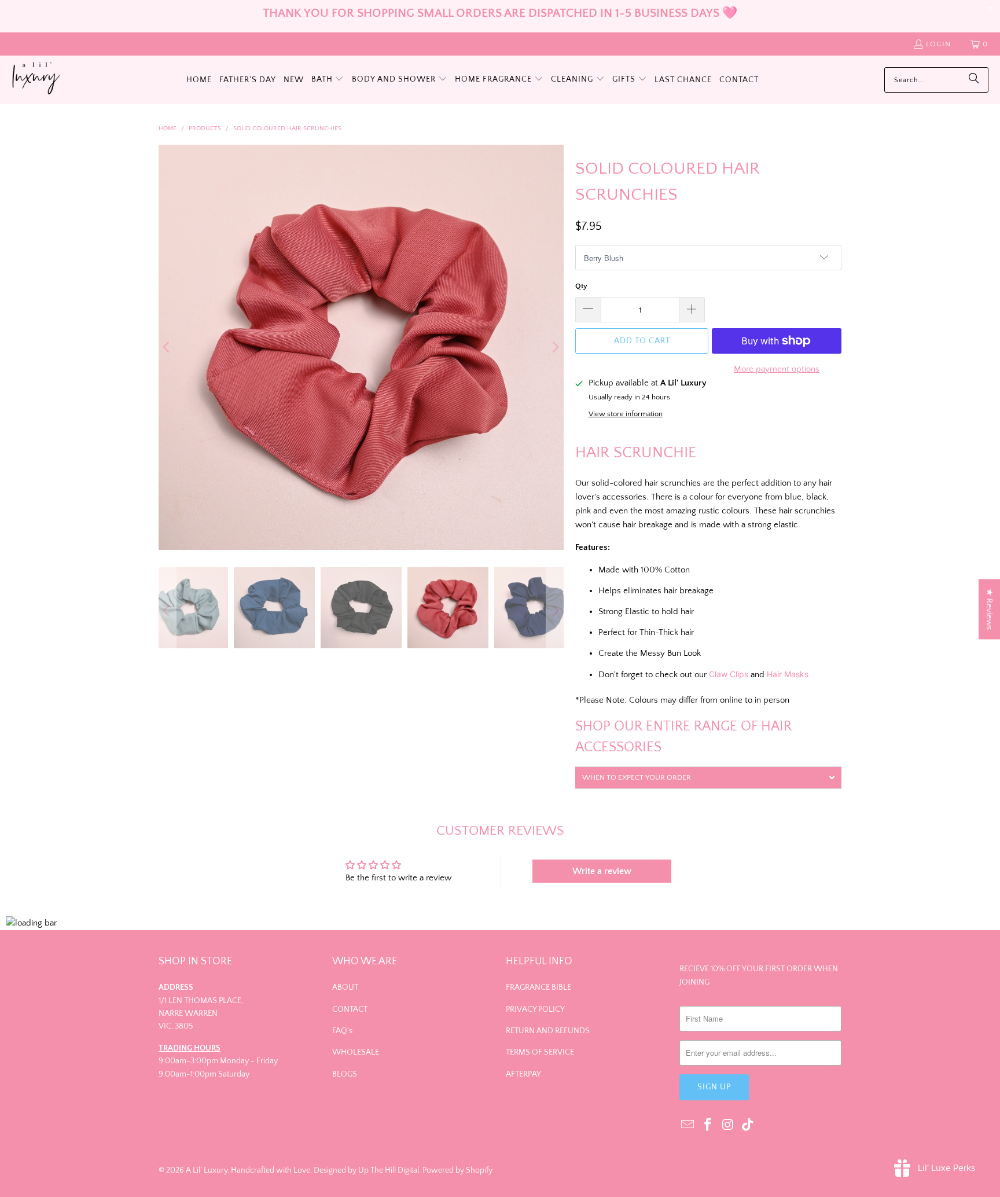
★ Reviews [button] (989, 609)
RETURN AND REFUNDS (548, 1031)
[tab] (708, 777)
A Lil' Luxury (206, 1170)
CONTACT (349, 1009)
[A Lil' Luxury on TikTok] (748, 1125)
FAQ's (342, 1031)
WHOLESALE (355, 1052)
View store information (626, 414)
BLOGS (344, 1074)
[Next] (555, 347)
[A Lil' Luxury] (36, 79)
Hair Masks (787, 674)
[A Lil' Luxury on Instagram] (728, 1125)
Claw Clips (728, 674)
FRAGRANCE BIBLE (538, 987)
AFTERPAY (523, 1074)
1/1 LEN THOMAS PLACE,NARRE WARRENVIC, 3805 (201, 1013)
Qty (581, 286)
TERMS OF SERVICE (540, 1052)
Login (938, 44)
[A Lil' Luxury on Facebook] (708, 1125)
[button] (327, 79)
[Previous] (167, 347)
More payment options (776, 369)
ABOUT (345, 987)
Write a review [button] (601, 871)
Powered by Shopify (457, 1170)
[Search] (973, 80)
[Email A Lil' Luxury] (688, 1125)
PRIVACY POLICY (535, 1009)
